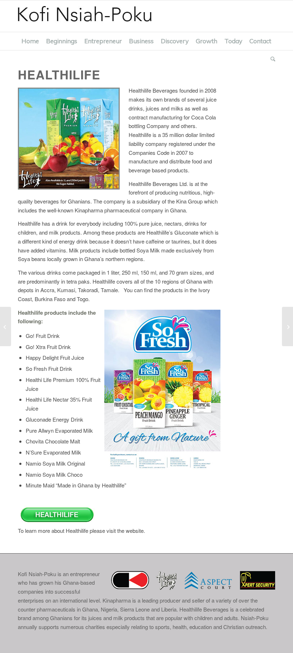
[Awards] (5, 326)
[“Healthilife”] (58, 521)
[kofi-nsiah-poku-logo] (92, 16)
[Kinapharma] (287, 326)
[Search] (271, 59)
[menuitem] (30, 41)
